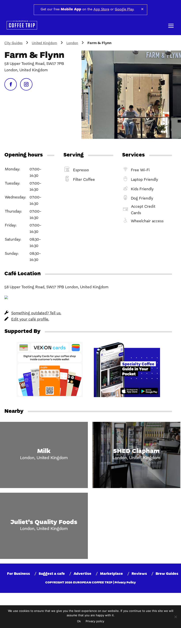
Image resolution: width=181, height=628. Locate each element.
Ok (79, 621)
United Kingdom (44, 43)
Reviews (139, 574)
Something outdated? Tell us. (36, 313)
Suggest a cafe (52, 574)
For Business (18, 574)
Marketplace (111, 574)
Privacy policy (95, 621)
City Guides (13, 43)
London (72, 43)
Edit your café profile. (30, 319)
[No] (175, 617)
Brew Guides (167, 574)
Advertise (82, 574)
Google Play (124, 9)
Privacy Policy (125, 582)
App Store (101, 9)
